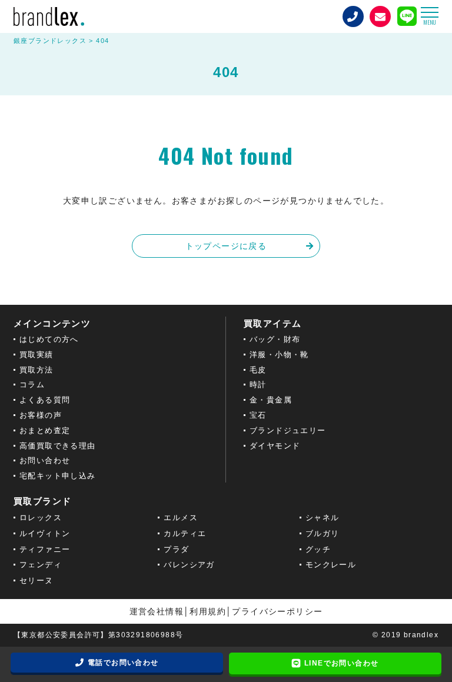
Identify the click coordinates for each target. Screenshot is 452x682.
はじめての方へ (49, 339)
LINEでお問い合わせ (341, 663)
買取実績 (36, 354)
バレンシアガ (189, 564)
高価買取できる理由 (57, 445)
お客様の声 (40, 415)
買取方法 (36, 369)
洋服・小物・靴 (279, 354)
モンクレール (330, 564)
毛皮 (258, 369)
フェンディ (40, 564)
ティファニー (44, 549)
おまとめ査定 (44, 430)
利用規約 (208, 611)
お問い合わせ (44, 460)
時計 (258, 384)
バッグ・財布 (275, 339)
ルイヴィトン (44, 533)
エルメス (181, 517)
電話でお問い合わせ (123, 662)
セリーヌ (36, 580)
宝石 (258, 415)
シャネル (322, 517)
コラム (32, 384)
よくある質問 (44, 399)
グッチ (318, 549)
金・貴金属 (271, 399)
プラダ (176, 549)
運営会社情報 (156, 611)
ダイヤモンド (275, 445)
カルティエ (185, 533)
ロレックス (40, 517)
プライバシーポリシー (277, 611)
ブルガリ (322, 533)
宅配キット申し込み (57, 475)
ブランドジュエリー (288, 430)
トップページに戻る (226, 246)
